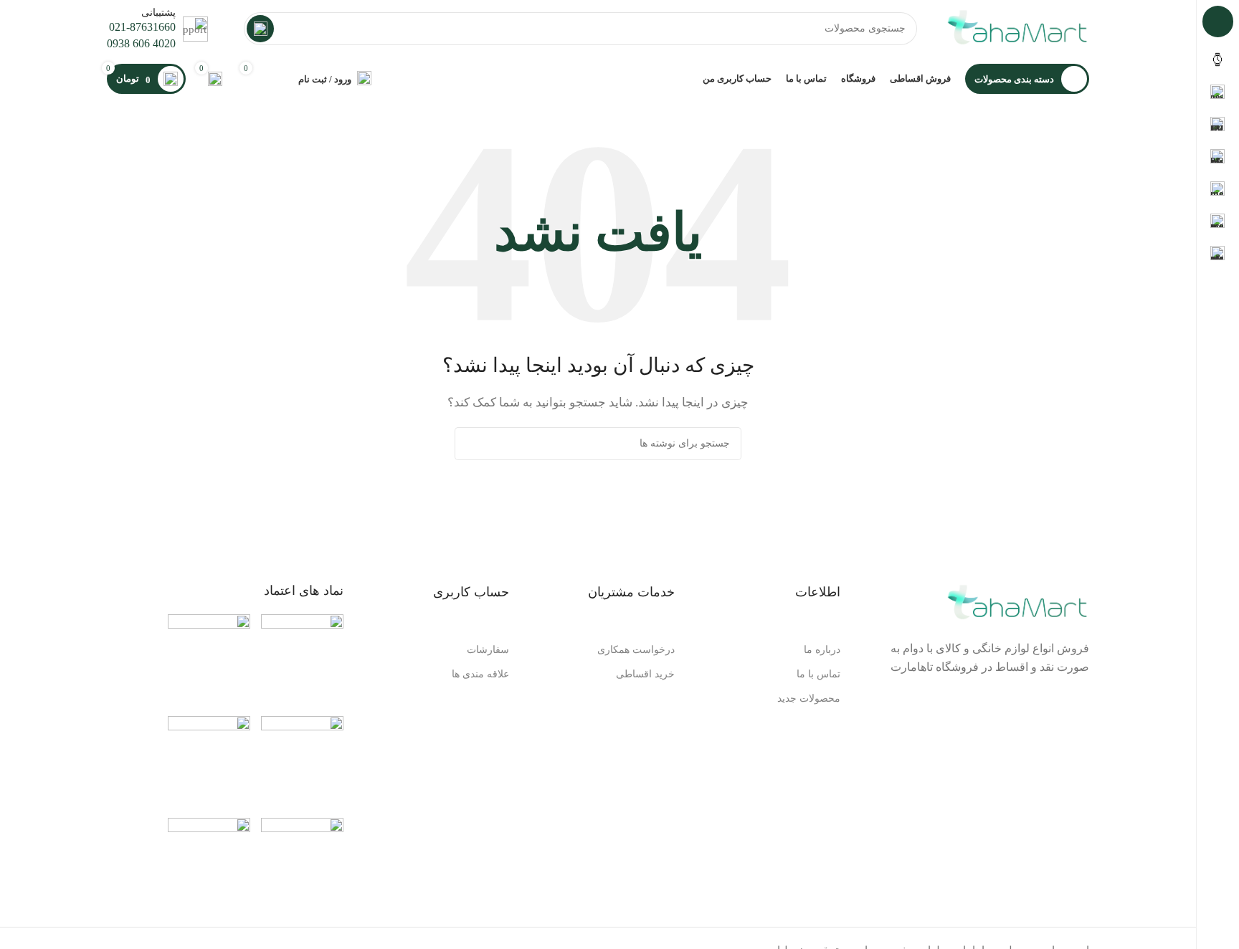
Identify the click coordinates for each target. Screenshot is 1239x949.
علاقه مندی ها (480, 674)
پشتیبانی (158, 12)
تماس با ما (818, 674)
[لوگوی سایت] (1017, 27)
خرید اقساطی (645, 674)
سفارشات (488, 649)
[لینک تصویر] (302, 657)
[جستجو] (260, 28)
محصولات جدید (808, 698)
